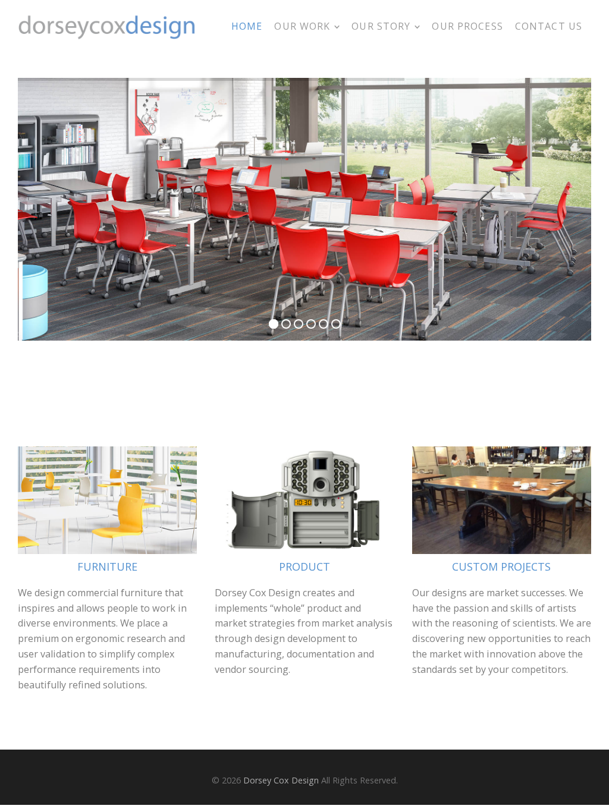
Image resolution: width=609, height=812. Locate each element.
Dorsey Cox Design (281, 780)
